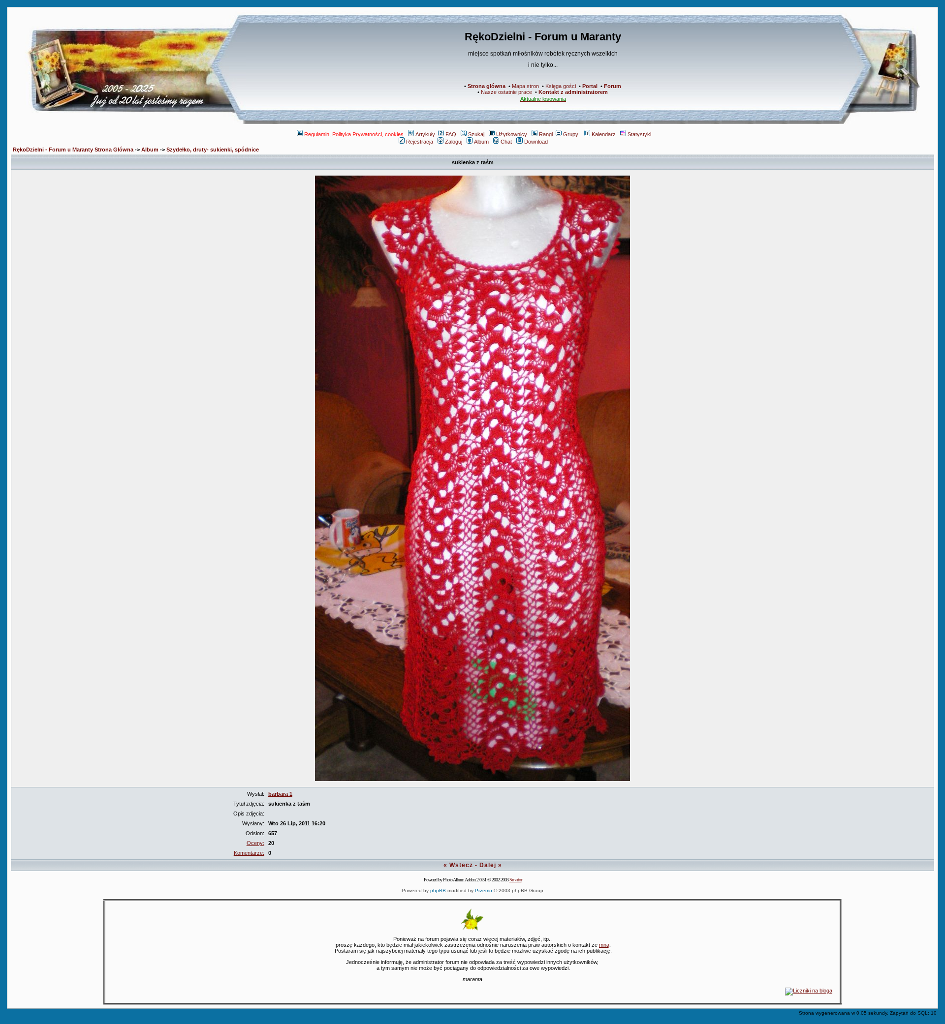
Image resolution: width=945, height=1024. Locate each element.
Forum (612, 86)
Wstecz (461, 865)
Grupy (570, 134)
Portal (590, 86)
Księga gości (560, 86)
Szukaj (476, 134)
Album (481, 142)
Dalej (487, 865)
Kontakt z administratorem (573, 92)
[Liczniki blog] (808, 991)
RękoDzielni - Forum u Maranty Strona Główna (73, 149)
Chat (506, 142)
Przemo (483, 890)
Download (536, 142)
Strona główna (486, 86)
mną (604, 945)
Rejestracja (419, 142)
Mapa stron (525, 86)
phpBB (438, 890)
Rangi (546, 134)
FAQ (450, 134)
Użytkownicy (511, 134)
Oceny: (255, 843)
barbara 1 (280, 794)
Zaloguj (453, 142)
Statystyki (639, 134)
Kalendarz (604, 134)
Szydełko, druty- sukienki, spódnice (212, 149)
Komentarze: (249, 853)
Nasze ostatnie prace (506, 92)
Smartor (515, 879)
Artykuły (425, 134)
